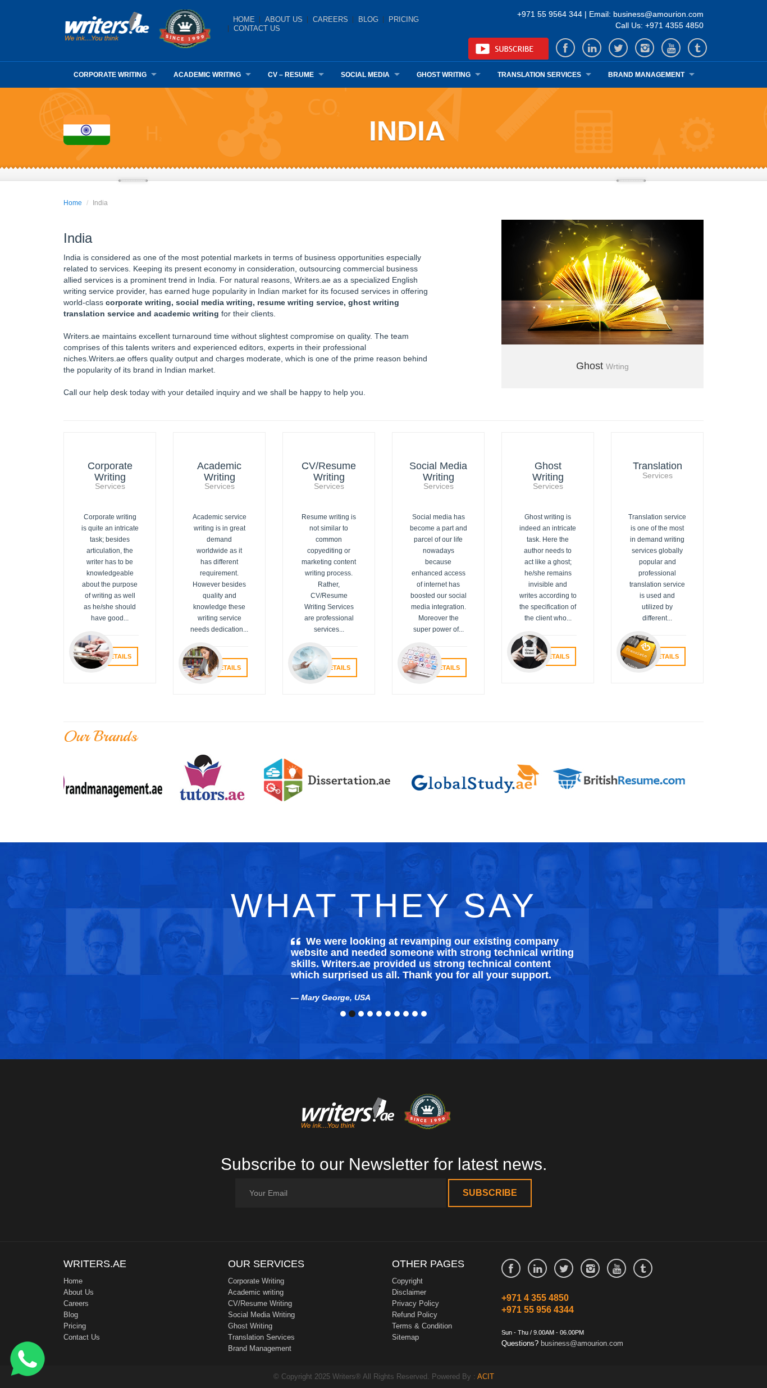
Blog (368, 19)
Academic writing (256, 1292)
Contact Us (257, 28)
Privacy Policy (415, 1303)
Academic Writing (207, 75)
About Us (284, 19)
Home (244, 19)
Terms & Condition (422, 1326)
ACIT (485, 1376)
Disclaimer (409, 1292)
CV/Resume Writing (260, 1303)
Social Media (365, 75)
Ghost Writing (444, 75)
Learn (137, 30)
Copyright (407, 1281)
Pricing (404, 19)
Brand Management (646, 75)
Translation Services (539, 75)
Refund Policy (414, 1314)
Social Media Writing (261, 1314)
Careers (330, 19)
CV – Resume (291, 75)
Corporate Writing (110, 75)
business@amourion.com (582, 1343)
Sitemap (405, 1337)
